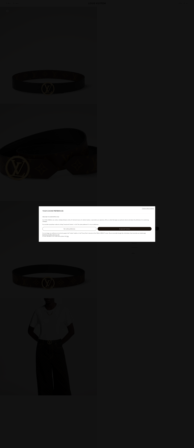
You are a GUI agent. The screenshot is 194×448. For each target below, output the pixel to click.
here (68, 236)
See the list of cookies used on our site (50, 234)
